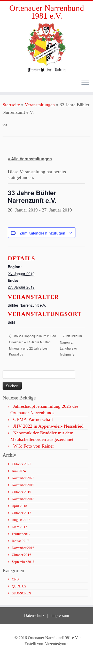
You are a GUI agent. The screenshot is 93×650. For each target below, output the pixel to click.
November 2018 (23, 499)
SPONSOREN (21, 593)
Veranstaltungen (40, 104)
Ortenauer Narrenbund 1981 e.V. (46, 12)
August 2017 (21, 520)
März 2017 (19, 527)
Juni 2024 (19, 471)
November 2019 (23, 485)
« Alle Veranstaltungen (30, 159)
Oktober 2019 (21, 492)
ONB (15, 579)
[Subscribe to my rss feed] (8, 630)
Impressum (60, 615)
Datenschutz (34, 615)
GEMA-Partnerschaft (33, 419)
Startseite (11, 104)
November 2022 (23, 478)
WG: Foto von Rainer (33, 446)
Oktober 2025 (21, 464)
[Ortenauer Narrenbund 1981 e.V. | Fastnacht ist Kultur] (46, 47)
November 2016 (23, 548)
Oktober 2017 (21, 513)
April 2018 (19, 506)
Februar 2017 (21, 534)
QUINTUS (19, 586)
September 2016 (23, 562)
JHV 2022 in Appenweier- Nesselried (48, 426)
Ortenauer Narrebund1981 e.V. (53, 638)
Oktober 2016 (21, 555)
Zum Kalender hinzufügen (42, 233)
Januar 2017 (20, 541)
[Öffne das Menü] (85, 83)
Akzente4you (55, 643)
